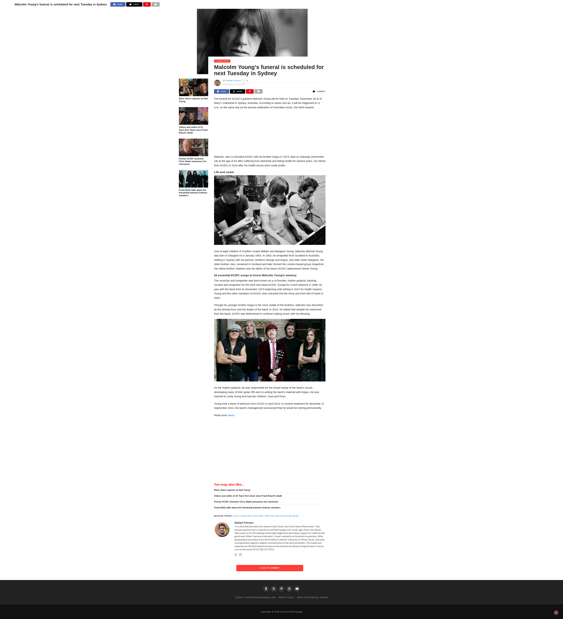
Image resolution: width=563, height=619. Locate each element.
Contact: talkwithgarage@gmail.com (255, 597)
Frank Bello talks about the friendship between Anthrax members (193, 193)
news (296, 516)
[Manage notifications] (556, 612)
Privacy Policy (286, 597)
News (231, 415)
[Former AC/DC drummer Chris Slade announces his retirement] (193, 155)
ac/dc (236, 516)
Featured (258, 516)
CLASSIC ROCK (246, 516)
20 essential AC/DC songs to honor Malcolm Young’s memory (255, 275)
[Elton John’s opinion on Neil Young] (193, 95)
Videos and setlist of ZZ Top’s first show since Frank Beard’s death (193, 130)
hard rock (269, 516)
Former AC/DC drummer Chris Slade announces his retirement (192, 161)
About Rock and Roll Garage (312, 597)
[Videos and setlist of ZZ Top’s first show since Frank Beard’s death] (193, 123)
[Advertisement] (269, 132)
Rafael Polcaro (233, 80)
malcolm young (284, 516)
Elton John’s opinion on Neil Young (193, 100)
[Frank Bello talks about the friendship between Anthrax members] (193, 186)
